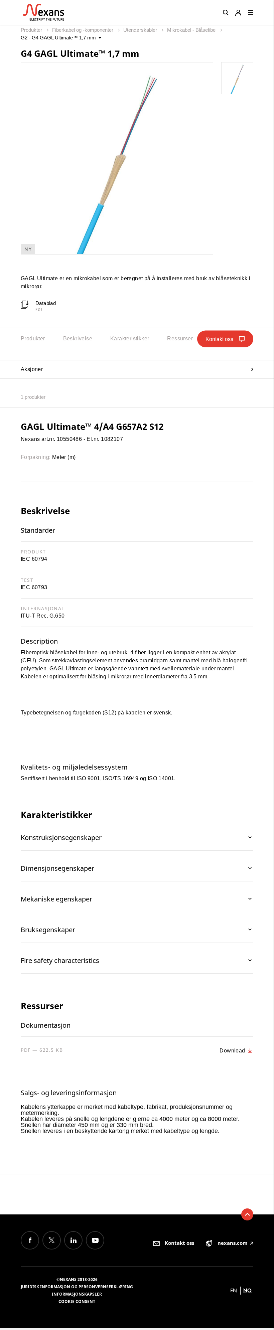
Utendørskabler (140, 30)
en (233, 1290)
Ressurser (180, 338)
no (247, 1290)
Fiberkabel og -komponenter (83, 30)
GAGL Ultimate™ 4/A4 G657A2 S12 (92, 427)
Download (233, 1050)
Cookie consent (76, 1301)
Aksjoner (32, 369)
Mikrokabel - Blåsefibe (192, 30)
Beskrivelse (77, 338)
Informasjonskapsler (77, 1294)
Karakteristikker (129, 338)
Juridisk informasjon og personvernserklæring (77, 1287)
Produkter (32, 30)
